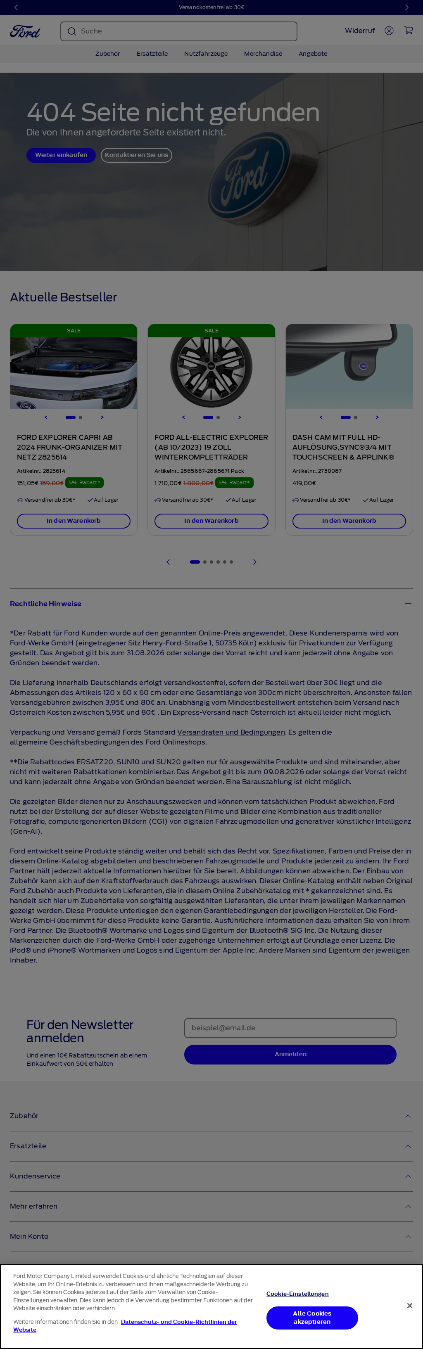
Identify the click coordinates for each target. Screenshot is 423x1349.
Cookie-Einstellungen (297, 1294)
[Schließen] (410, 1306)
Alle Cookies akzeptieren (312, 1317)
